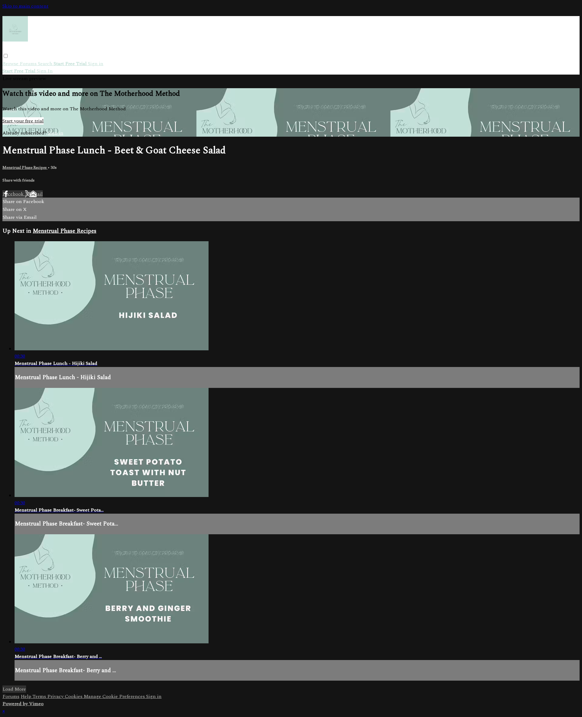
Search (46, 63)
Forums (29, 63)
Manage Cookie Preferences (115, 696)
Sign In (45, 71)
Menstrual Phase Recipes (25, 168)
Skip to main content (25, 6)
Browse (11, 63)
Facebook (13, 194)
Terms (39, 696)
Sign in (95, 63)
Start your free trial (23, 121)
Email (36, 194)
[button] (6, 56)
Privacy (56, 696)
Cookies (74, 696)
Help (26, 696)
